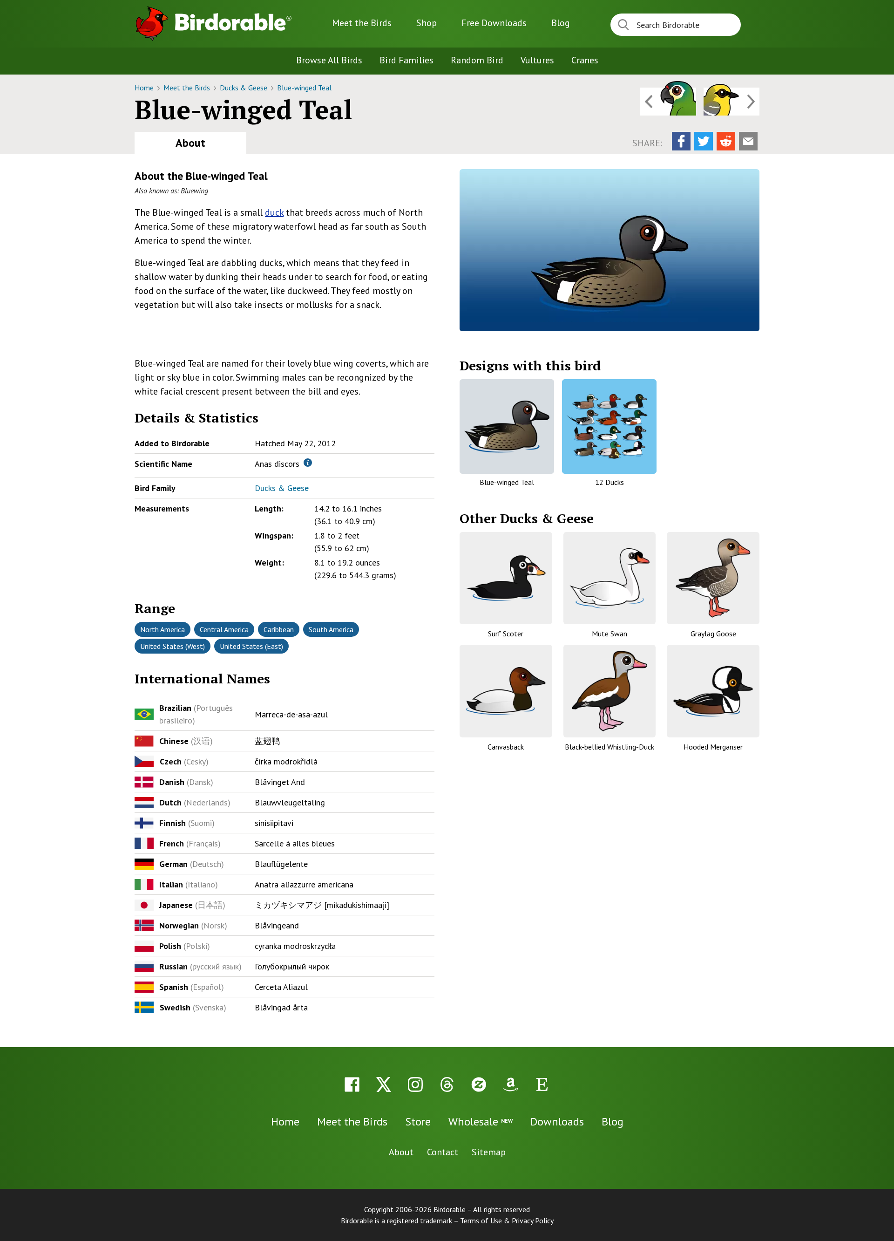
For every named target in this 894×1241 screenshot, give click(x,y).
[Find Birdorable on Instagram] (415, 1084)
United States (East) (251, 646)
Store (418, 1121)
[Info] (308, 462)
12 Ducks (609, 482)
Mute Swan (609, 633)
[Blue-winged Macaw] (668, 102)
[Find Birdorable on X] (383, 1084)
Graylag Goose (713, 633)
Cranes (584, 60)
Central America (224, 629)
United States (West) (172, 646)
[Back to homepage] (233, 22)
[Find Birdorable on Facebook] (352, 1084)
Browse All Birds (329, 60)
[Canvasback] (506, 691)
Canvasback (506, 746)
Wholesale (480, 1121)
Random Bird (477, 60)
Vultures (537, 60)
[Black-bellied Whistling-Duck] (609, 691)
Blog (560, 23)
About (190, 143)
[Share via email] (748, 141)
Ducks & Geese (244, 87)
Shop (426, 23)
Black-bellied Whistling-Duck (609, 746)
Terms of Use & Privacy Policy (507, 1220)
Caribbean (279, 629)
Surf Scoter (505, 633)
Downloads (494, 23)
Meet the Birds (362, 23)
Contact (442, 1152)
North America (162, 629)
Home (145, 87)
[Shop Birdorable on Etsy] (542, 1084)
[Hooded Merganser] (713, 691)
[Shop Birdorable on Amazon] (510, 1084)
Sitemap (489, 1152)
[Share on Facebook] (681, 141)
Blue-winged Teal (304, 87)
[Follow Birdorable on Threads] (447, 1084)
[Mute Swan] (609, 578)
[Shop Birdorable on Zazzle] (478, 1084)
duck (274, 212)
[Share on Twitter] (703, 141)
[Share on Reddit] (726, 141)
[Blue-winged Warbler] (731, 102)
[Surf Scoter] (506, 578)
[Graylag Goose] (713, 578)
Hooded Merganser (713, 746)
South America (331, 629)
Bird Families (406, 60)
